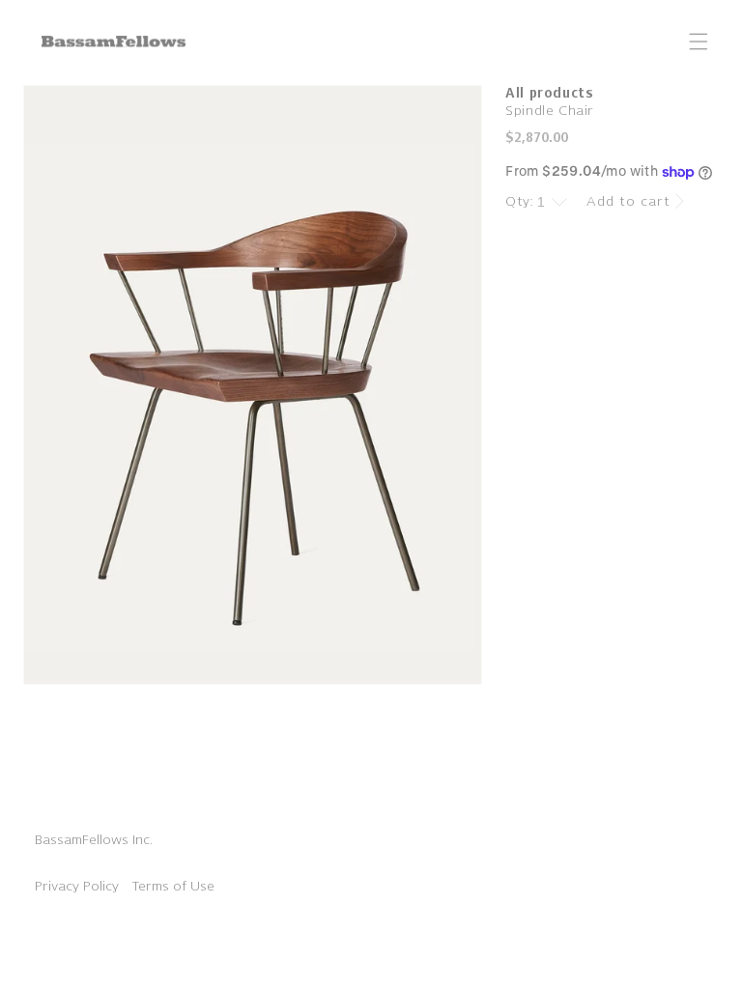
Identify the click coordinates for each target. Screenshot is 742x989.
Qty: (519, 201)
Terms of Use (172, 886)
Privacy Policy (77, 886)
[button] (698, 41)
